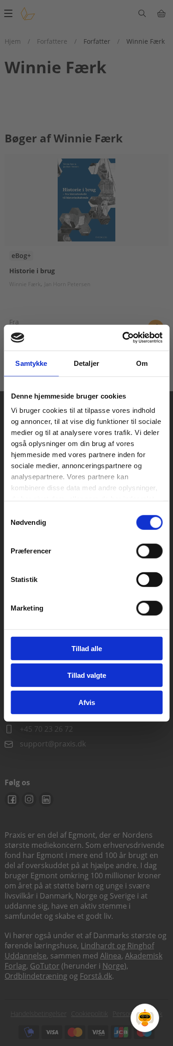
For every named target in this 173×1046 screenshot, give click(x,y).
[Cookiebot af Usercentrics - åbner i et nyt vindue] (123, 338)
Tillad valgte (86, 675)
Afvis (86, 702)
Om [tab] (142, 363)
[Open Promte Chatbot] (145, 1018)
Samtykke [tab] (31, 363)
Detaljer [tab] (86, 363)
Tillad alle (87, 648)
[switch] (149, 550)
